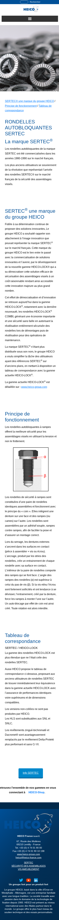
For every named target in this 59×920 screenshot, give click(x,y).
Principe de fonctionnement (21, 105)
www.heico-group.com (34, 386)
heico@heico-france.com (28, 857)
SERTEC (28, 862)
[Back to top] (54, 910)
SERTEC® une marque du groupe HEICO (29, 101)
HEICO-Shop (36, 792)
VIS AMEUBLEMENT (28, 869)
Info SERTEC (31, 772)
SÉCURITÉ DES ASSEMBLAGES (28, 866)
